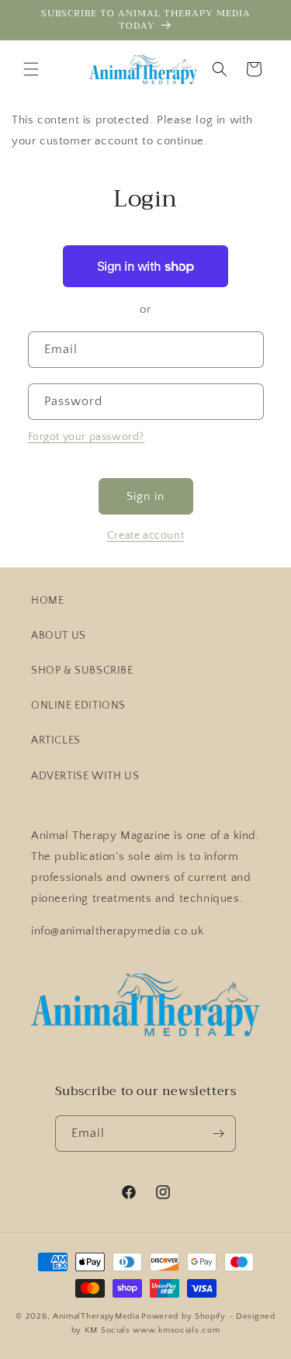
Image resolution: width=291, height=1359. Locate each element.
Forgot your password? (86, 437)
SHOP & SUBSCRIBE (82, 670)
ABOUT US (58, 635)
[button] (31, 69)
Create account (145, 535)
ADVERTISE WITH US (85, 776)
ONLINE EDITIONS (78, 705)
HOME (47, 601)
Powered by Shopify (183, 1316)
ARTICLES (56, 740)
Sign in (145, 496)
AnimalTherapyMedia (96, 1316)
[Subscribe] (218, 1133)
